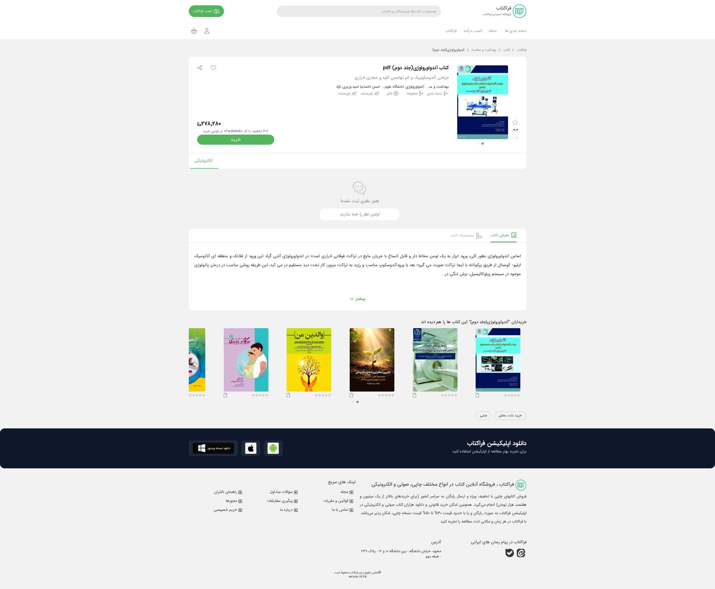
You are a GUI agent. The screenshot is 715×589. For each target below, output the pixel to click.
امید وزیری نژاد (347, 87)
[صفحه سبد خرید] (194, 30)
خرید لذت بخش (510, 415)
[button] (514, 31)
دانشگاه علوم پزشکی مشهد (392, 87)
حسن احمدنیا (370, 87)
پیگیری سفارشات (280, 501)
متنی (483, 415)
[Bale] (510, 553)
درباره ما (286, 510)
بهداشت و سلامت (437, 87)
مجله (344, 492)
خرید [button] (235, 139)
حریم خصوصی (225, 510)
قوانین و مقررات (335, 501)
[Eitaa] (521, 553)
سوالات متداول (281, 492)
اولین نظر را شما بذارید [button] (360, 214)
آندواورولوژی (415, 87)
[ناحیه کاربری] (206, 31)
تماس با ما (340, 510)
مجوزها (231, 501)
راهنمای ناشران (225, 492)
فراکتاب (353, 573)
